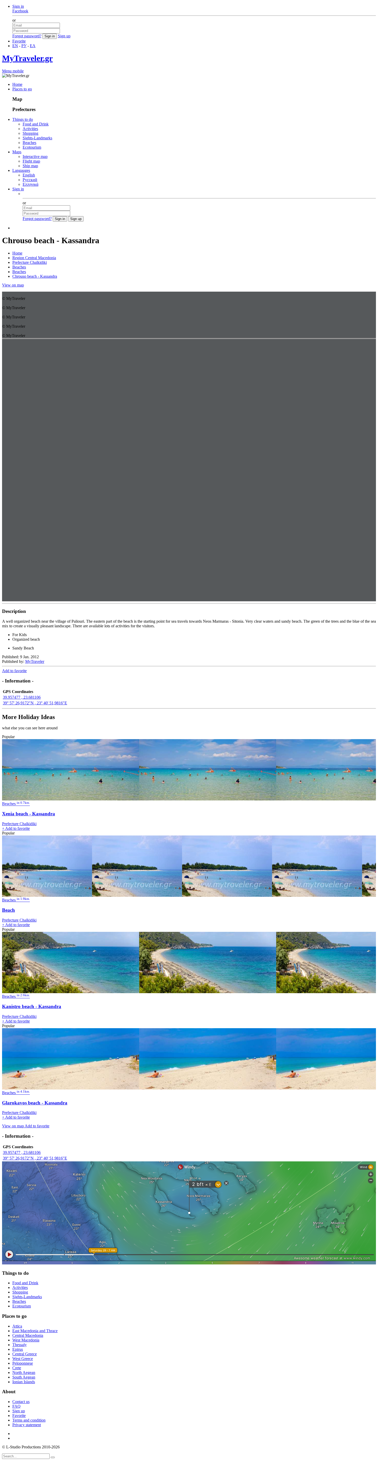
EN (15, 46)
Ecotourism (32, 147)
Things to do (22, 119)
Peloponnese (22, 1363)
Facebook (20, 11)
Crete (16, 1368)
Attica (17, 1326)
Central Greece (24, 1354)
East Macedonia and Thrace (35, 1331)
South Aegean (23, 1377)
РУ (23, 46)
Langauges (21, 170)
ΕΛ (32, 46)
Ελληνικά (30, 184)
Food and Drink (36, 124)
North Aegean (23, 1372)
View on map (13, 285)
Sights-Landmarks (37, 138)
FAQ (16, 1406)
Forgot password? (26, 36)
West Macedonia (25, 1340)
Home (17, 84)
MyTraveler (34, 661)
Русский (30, 180)
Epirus (17, 1349)
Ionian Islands (23, 1382)
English (29, 175)
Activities (30, 128)
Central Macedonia (27, 1335)
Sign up (64, 36)
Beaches (29, 142)
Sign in (18, 6)
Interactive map (35, 156)
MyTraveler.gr (27, 58)
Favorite (19, 41)
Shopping (30, 133)
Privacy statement (26, 1425)
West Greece (22, 1358)
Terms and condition (29, 1420)
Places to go (22, 89)
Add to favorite (14, 671)
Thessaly (19, 1344)
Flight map (31, 161)
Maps (16, 152)
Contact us (21, 1401)
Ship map (30, 166)
